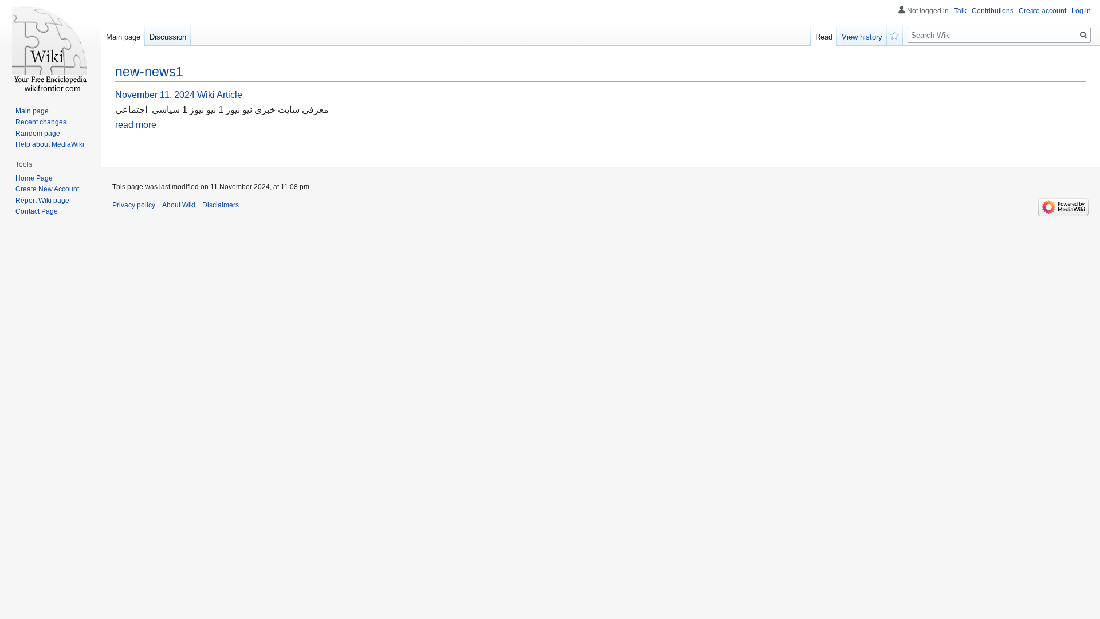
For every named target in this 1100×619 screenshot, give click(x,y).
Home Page (34, 178)
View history (862, 37)
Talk (960, 11)
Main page (123, 37)
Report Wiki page (42, 201)
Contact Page (36, 211)
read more (135, 125)
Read (823, 37)
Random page (37, 134)
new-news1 (149, 71)
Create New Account (47, 189)
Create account (1042, 11)
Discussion (168, 37)
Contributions (992, 11)
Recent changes (40, 122)
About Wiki (178, 205)
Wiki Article (219, 95)
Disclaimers (220, 205)
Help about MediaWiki (49, 144)
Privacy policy (133, 205)
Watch (895, 34)
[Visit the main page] (50, 46)
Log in (1081, 11)
